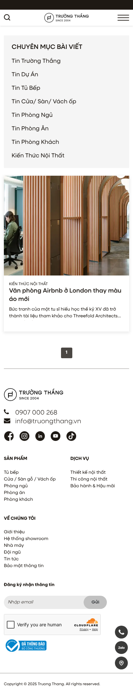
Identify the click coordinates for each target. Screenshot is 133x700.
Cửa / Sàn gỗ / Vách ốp (30, 479)
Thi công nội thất (88, 479)
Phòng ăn (14, 493)
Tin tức (11, 559)
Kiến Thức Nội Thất (38, 156)
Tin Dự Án (25, 75)
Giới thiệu (14, 532)
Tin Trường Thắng (36, 61)
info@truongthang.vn (48, 421)
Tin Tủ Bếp (26, 88)
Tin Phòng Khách (35, 142)
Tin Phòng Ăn (30, 129)
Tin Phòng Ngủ (32, 115)
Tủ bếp (11, 473)
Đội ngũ (12, 552)
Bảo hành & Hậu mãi (92, 486)
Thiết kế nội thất (88, 473)
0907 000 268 (36, 413)
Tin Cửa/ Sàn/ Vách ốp (44, 102)
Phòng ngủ (16, 486)
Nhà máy (14, 546)
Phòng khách (18, 500)
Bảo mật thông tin (24, 566)
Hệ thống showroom (26, 539)
